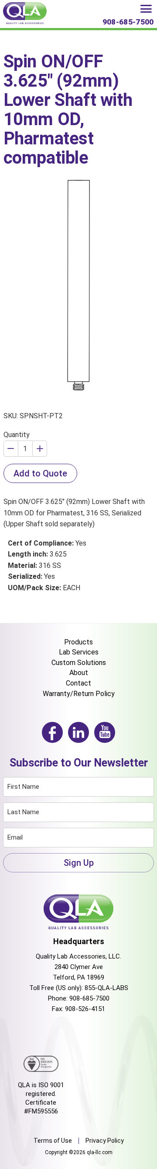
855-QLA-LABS (106, 988)
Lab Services (79, 652)
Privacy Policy (104, 1140)
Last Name (23, 812)
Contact (78, 683)
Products (78, 642)
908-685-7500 (89, 998)
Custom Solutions (78, 662)
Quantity (16, 434)
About (78, 672)
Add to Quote (40, 473)
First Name (23, 787)
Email (15, 837)
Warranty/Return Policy (79, 694)
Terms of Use (53, 1140)
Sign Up (79, 863)
